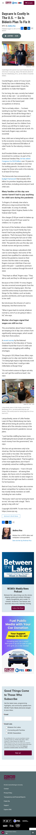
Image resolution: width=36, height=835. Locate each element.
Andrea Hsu (11, 26)
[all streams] (33, 832)
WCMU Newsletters (14, 733)
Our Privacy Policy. (23, 747)
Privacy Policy (8, 793)
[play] (3, 833)
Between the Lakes (14, 727)
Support (6, 805)
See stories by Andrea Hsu (21, 540)
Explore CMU (8, 809)
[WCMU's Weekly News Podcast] (18, 568)
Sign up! (18, 753)
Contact (6, 788)
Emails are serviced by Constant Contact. (16, 746)
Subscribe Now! (18, 608)
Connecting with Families (16, 730)
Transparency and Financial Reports (14, 797)
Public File (7, 801)
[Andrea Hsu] (6, 533)
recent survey (8, 340)
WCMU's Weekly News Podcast (18, 590)
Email (6, 714)
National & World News (11, 516)
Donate (30, 3)
